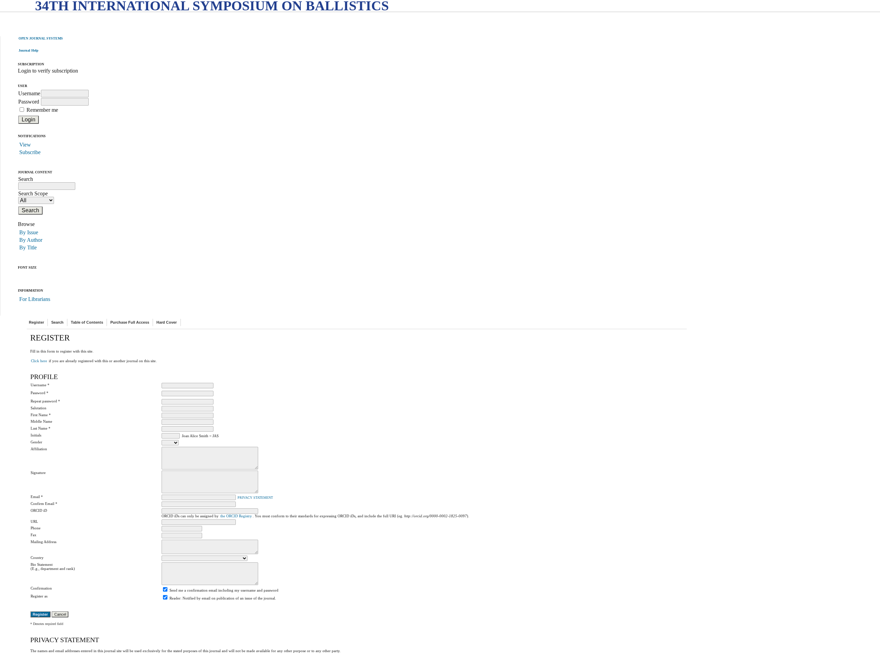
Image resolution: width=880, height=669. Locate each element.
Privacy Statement (255, 497)
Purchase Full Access (129, 322)
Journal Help (28, 50)
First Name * (41, 415)
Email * (37, 497)
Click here (39, 361)
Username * (40, 385)
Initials (36, 435)
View (25, 145)
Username (29, 93)
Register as (39, 596)
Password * (39, 393)
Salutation (38, 408)
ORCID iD (39, 510)
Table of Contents (87, 322)
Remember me (42, 110)
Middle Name (41, 421)
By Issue (28, 232)
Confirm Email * (44, 503)
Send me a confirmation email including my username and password (223, 590)
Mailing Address (43, 542)
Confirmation (41, 588)
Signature (38, 473)
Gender (36, 442)
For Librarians (34, 299)
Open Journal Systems (41, 38)
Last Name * (41, 428)
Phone (36, 528)
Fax (33, 535)
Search (57, 322)
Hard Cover (166, 322)
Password (28, 102)
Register (36, 322)
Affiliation (39, 449)
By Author (30, 240)
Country (37, 557)
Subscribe (30, 152)
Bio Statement (42, 564)
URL (34, 521)
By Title (28, 247)
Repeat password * (45, 401)
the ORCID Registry (236, 516)
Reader (174, 598)
